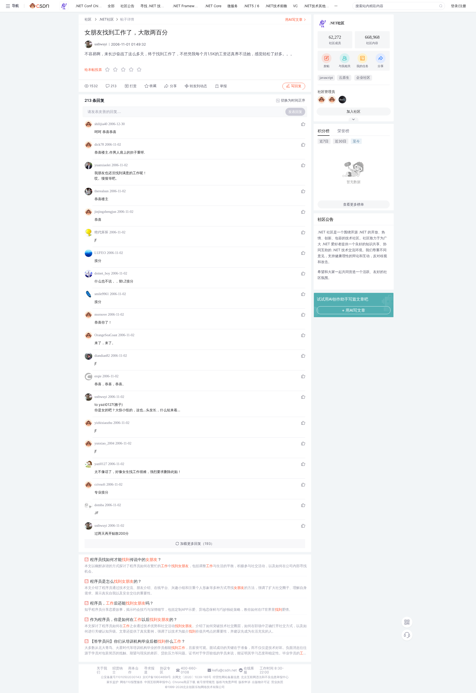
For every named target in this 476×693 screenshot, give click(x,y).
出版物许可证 (261, 682)
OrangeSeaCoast (105, 335)
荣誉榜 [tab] (343, 130)
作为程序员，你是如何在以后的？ (133, 619)
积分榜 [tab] (323, 130)
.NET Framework (186, 6)
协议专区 (165, 670)
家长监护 (113, 682)
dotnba (99, 505)
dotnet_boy (102, 273)
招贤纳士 (117, 670)
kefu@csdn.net (224, 670)
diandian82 (102, 356)
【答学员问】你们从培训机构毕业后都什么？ (137, 641)
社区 (88, 19)
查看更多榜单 (353, 204)
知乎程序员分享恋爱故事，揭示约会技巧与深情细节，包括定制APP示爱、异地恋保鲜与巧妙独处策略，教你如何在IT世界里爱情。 (188, 609)
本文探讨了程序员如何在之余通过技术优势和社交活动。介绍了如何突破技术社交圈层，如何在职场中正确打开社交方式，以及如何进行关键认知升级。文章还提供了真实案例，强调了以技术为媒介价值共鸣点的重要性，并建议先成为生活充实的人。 (196, 628)
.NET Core (213, 6)
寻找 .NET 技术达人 (155, 6)
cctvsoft (99, 484)
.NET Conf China (88, 6)
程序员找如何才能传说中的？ (125, 559)
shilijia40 (100, 124)
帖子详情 (127, 19)
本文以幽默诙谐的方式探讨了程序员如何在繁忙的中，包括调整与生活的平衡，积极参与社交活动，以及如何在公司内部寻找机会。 (196, 568)
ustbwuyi (100, 397)
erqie (97, 376)
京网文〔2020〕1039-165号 (191, 677)
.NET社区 (106, 19)
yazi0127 (100, 464)
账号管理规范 (206, 682)
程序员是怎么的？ (116, 581)
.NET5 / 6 (251, 6)
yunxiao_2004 (104, 443)
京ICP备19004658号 (157, 677)
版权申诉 (244, 682)
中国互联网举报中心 (157, 682)
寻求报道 (149, 670)
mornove (100, 314)
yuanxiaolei (102, 165)
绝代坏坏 (101, 232)
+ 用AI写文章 (353, 310)
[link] (88, 19)
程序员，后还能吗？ (121, 603)
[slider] (125, 69)
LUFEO (100, 253)
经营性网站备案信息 (226, 677)
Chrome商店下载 (184, 682)
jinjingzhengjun (105, 212)
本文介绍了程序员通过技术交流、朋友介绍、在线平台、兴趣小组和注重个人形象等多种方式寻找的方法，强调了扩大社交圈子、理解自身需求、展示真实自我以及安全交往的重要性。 (196, 590)
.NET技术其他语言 (318, 6)
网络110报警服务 (131, 682)
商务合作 (133, 670)
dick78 (99, 144)
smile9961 (101, 294)
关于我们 (102, 670)
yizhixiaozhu (103, 423)
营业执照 (277, 682)
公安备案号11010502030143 (121, 677)
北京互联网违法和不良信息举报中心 (265, 677)
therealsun (101, 191)
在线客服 (249, 670)
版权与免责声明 (226, 682)
